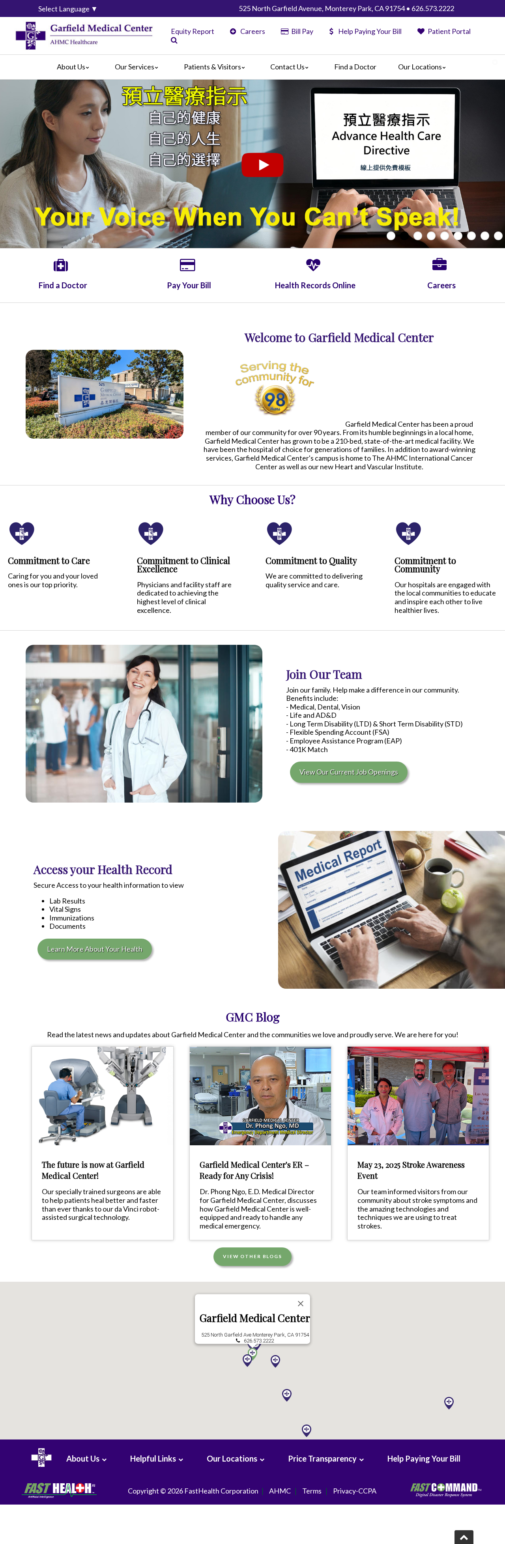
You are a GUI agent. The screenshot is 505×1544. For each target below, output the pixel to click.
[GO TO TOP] (463, 1537)
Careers (252, 31)
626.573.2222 (259, 1341)
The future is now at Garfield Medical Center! (93, 1170)
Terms (312, 1490)
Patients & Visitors (212, 66)
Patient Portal (448, 31)
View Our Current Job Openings (348, 771)
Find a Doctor (355, 66)
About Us (71, 66)
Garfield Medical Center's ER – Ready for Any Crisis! (254, 1170)
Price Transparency (322, 1458)
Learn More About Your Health (94, 949)
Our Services (134, 66)
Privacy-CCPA (354, 1490)
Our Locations (420, 66)
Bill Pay (301, 31)
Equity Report (192, 31)
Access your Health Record (103, 869)
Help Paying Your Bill (370, 31)
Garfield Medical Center (255, 1318)
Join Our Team (324, 674)
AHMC (280, 1490)
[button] (287, 1395)
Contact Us (287, 66)
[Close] (300, 1303)
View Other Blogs (252, 1256)
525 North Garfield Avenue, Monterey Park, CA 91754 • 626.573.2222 (346, 8)
